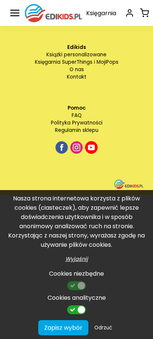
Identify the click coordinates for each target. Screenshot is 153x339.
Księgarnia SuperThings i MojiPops (76, 62)
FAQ (77, 115)
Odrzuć (103, 327)
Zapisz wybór (63, 327)
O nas (76, 69)
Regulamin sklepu (76, 130)
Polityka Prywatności (76, 122)
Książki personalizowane (76, 54)
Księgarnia (101, 13)
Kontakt (77, 76)
